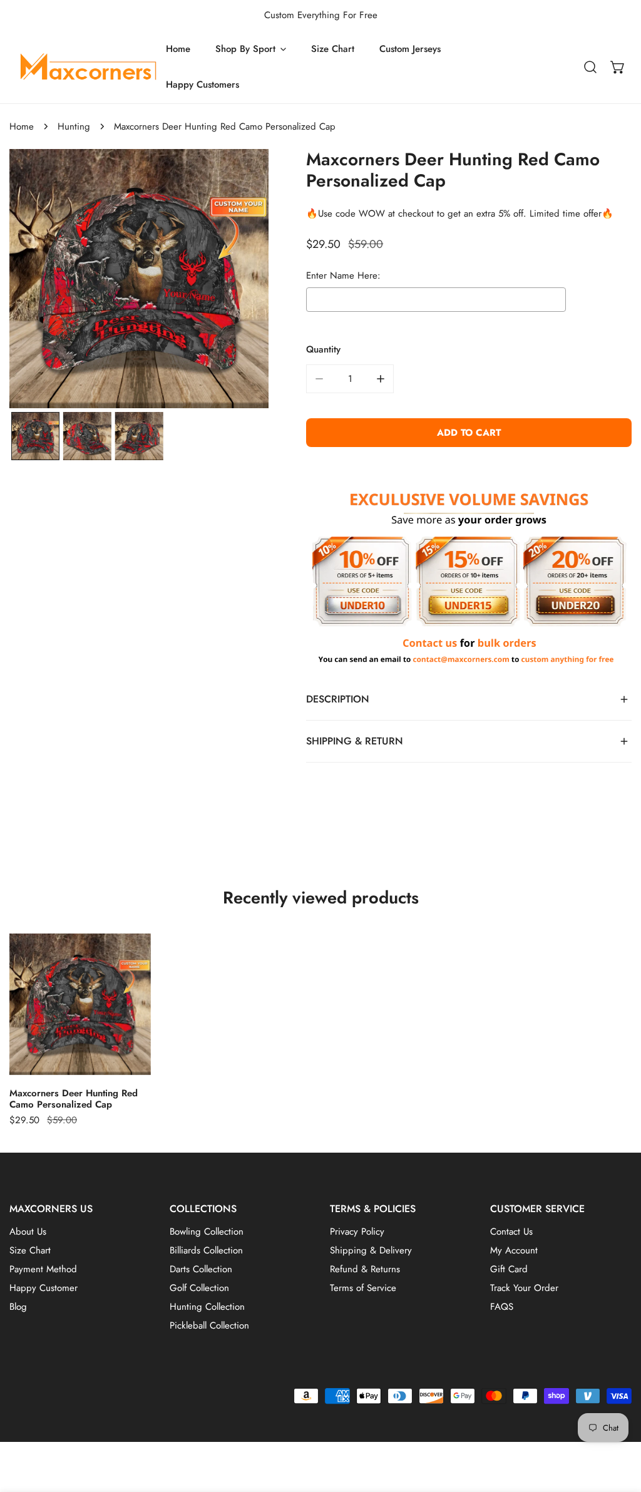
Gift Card (509, 1269)
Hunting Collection (207, 1307)
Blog (18, 1307)
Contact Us (511, 1231)
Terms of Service (363, 1288)
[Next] (223, 280)
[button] (618, 67)
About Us (27, 1231)
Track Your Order (524, 1288)
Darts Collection (201, 1269)
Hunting (74, 126)
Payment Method (43, 1269)
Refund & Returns (365, 1269)
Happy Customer (43, 1288)
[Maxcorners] (87, 67)
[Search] (590, 67)
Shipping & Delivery (371, 1250)
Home (21, 126)
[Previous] (55, 280)
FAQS (501, 1307)
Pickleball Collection (209, 1325)
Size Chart (30, 1250)
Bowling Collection (207, 1231)
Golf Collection (199, 1288)
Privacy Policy (357, 1231)
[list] (139, 278)
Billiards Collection (206, 1250)
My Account (514, 1250)
